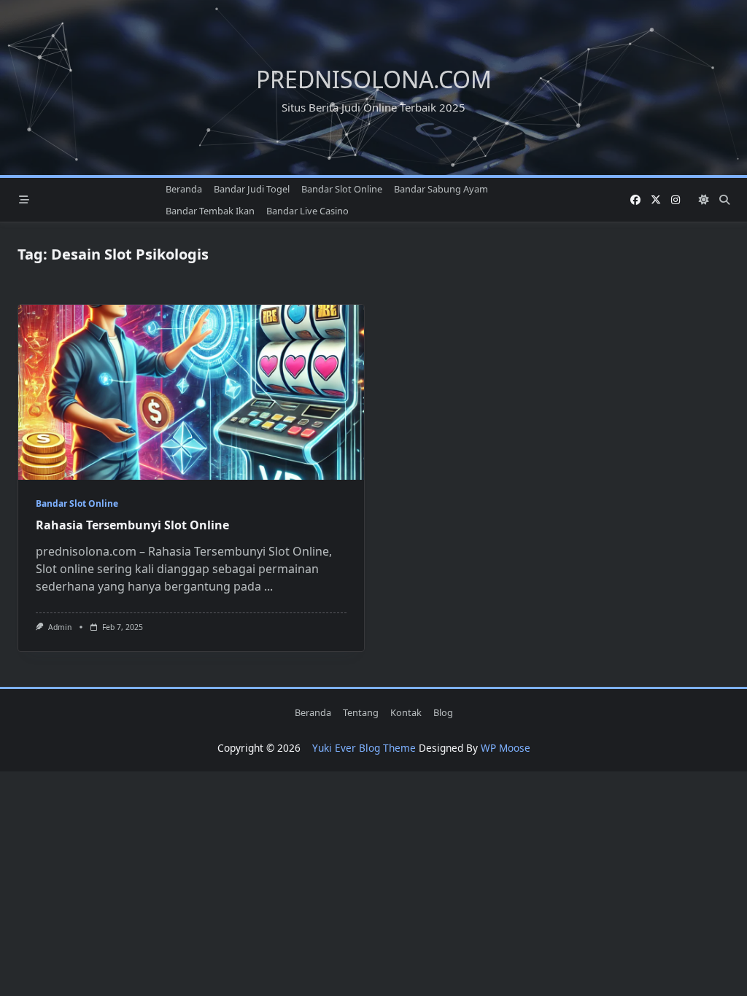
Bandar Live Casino (307, 210)
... (268, 586)
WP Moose (505, 748)
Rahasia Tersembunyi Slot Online (132, 525)
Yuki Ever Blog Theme (364, 748)
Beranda (184, 188)
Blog (443, 712)
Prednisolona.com (374, 79)
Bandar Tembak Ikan (210, 210)
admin (59, 627)
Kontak (406, 712)
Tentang (361, 712)
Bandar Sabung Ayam (441, 188)
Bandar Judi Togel (252, 188)
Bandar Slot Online (341, 188)
